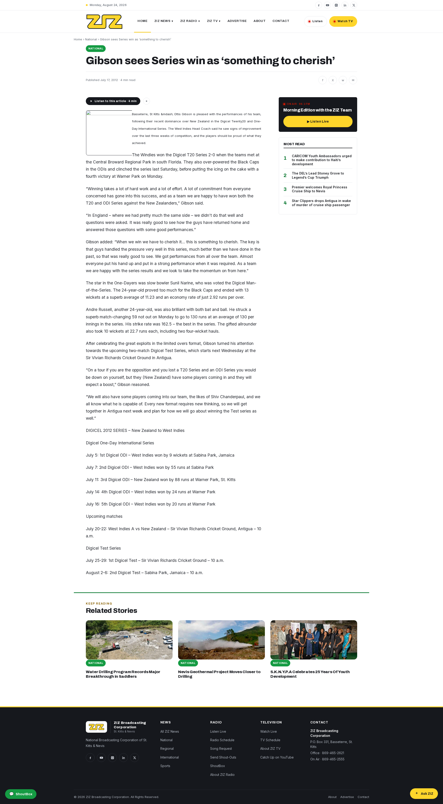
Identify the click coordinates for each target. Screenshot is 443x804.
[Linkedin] (344, 5)
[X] (353, 5)
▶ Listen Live (318, 121)
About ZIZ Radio (222, 775)
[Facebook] (318, 5)
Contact (280, 21)
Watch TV (345, 21)
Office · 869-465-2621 (327, 753)
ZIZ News (162, 21)
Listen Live (218, 731)
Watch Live (268, 731)
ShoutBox (217, 766)
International (169, 757)
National (91, 39)
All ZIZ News (169, 731)
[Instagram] (336, 5)
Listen (317, 21)
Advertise (237, 21)
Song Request (221, 748)
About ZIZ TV (270, 748)
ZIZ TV (212, 21)
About (260, 21)
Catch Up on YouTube (277, 757)
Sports (165, 766)
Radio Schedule (222, 740)
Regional (167, 748)
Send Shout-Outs (223, 757)
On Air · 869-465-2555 (327, 759)
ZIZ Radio (188, 21)
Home (142, 21)
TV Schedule (270, 740)
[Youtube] (327, 5)
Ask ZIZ (427, 793)
